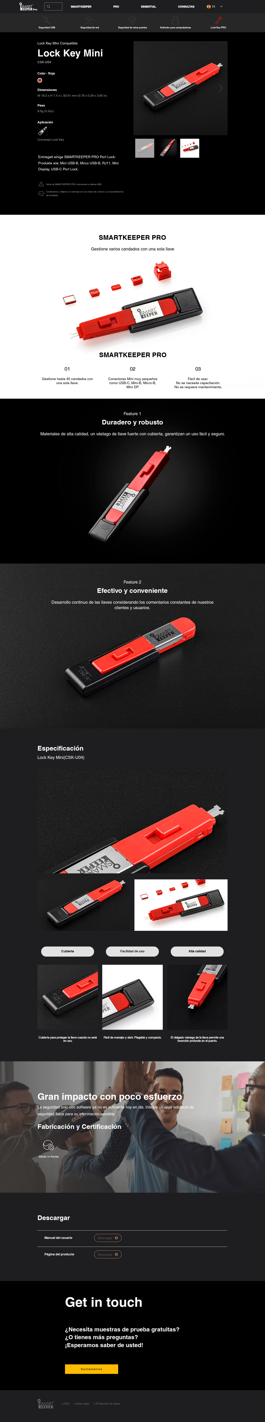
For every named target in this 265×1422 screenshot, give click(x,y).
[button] (148, 7)
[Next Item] (221, 88)
